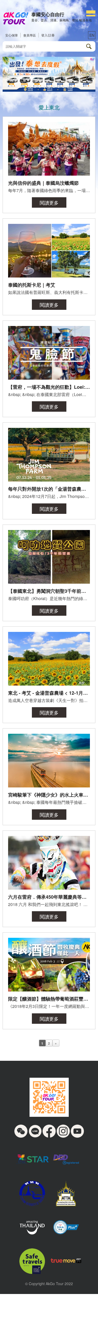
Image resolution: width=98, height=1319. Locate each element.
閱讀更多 (49, 202)
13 (77, 87)
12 (73, 87)
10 (63, 87)
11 (68, 87)
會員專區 (29, 35)
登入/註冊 (48, 35)
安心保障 (11, 35)
